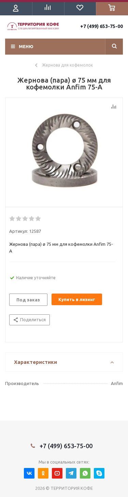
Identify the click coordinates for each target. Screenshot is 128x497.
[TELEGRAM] (71, 473)
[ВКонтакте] (29, 473)
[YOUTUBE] (57, 473)
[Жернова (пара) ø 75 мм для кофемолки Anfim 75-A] (64, 150)
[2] (19, 219)
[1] (12, 219)
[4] (32, 219)
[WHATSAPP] (85, 473)
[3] (25, 219)
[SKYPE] (99, 473)
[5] (38, 219)
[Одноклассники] (43, 473)
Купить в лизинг (76, 299)
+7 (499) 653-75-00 (101, 26)
